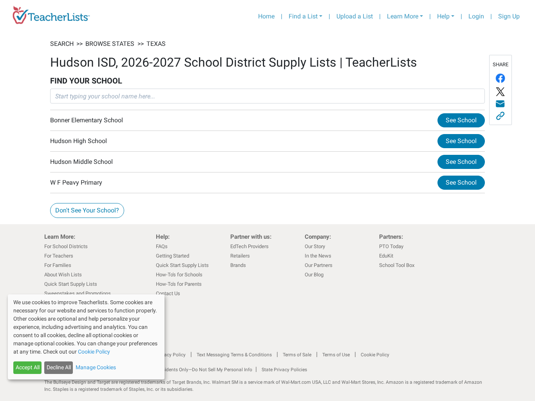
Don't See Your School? (87, 210)
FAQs (162, 246)
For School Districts (66, 246)
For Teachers (58, 256)
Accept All (28, 367)
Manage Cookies (96, 367)
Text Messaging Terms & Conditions (234, 354)
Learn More (402, 16)
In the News (318, 256)
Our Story (315, 246)
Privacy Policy (171, 354)
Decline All (59, 367)
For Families (57, 265)
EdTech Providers (249, 246)
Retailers (240, 256)
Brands (238, 265)
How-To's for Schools (179, 275)
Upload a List (354, 16)
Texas (156, 43)
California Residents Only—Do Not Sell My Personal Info (194, 369)
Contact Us (168, 293)
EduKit (386, 256)
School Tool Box (396, 265)
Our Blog (314, 275)
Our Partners (319, 265)
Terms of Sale (297, 354)
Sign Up (509, 16)
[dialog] (86, 336)
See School (461, 120)
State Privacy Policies (284, 369)
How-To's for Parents (179, 284)
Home (266, 16)
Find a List (303, 16)
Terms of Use (336, 354)
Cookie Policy (375, 354)
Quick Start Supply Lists (70, 284)
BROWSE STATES (109, 43)
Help (443, 16)
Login (476, 16)
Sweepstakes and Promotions (77, 293)
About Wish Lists (63, 275)
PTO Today (391, 246)
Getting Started (172, 256)
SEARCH (62, 43)
